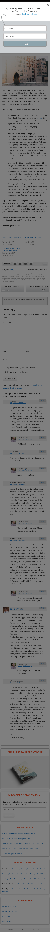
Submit (25, 44)
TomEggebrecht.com (29, 14)
